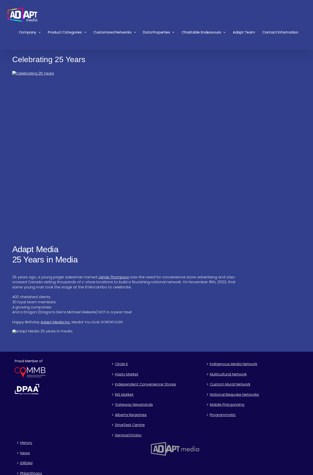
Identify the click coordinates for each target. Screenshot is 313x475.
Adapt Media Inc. (56, 322)
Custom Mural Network (230, 384)
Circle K (121, 364)
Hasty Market (126, 374)
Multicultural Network (228, 374)
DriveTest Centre (130, 424)
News (25, 453)
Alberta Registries (131, 414)
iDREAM (26, 463)
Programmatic (223, 414)
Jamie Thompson (113, 277)
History (26, 442)
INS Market (124, 394)
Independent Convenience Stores (145, 384)
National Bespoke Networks (234, 394)
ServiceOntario (128, 435)
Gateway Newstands (134, 404)
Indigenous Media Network (233, 364)
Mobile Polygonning (227, 404)
